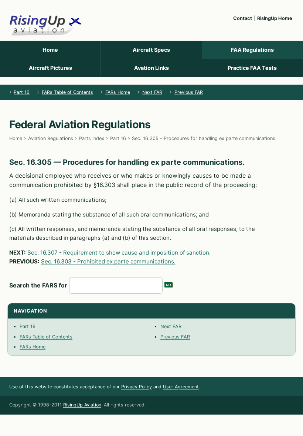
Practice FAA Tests (252, 68)
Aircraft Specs (151, 50)
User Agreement (181, 386)
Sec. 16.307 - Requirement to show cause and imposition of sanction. (119, 252)
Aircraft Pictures (50, 68)
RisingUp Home (274, 18)
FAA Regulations (252, 50)
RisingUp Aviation (82, 405)
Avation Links (151, 68)
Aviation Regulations (50, 138)
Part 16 (22, 92)
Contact (242, 18)
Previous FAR (188, 92)
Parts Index (91, 138)
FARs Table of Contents (67, 92)
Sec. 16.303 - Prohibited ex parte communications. (108, 261)
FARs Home (117, 92)
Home (50, 50)
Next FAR (152, 92)
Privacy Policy (136, 386)
